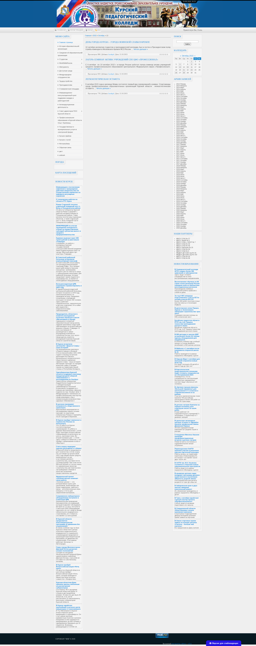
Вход (90, 30)
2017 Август (180, 157)
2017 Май (179, 151)
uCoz (190, 644)
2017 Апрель (181, 150)
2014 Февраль (181, 86)
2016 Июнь (180, 134)
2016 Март (180, 128)
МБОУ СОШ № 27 (183, 238)
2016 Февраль (181, 127)
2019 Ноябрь (181, 205)
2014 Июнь (180, 93)
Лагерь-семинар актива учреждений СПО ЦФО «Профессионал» (121, 59)
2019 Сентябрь (182, 201)
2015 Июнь (180, 112)
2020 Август (180, 221)
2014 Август (180, 95)
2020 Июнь (180, 217)
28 (184, 73)
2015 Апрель (181, 109)
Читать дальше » (140, 49)
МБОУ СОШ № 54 (183, 256)
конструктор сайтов (179, 644)
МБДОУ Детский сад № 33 (186, 253)
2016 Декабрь (181, 143)
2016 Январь (181, 125)
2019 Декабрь (181, 206)
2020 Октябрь (181, 224)
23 (191, 70)
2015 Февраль (181, 105)
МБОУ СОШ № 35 (183, 244)
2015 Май (179, 111)
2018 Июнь (180, 174)
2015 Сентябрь (182, 118)
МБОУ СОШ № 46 (183, 246)
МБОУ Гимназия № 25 (184, 247)
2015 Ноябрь (181, 121)
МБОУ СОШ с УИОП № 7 (186, 242)
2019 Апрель (181, 192)
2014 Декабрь (181, 102)
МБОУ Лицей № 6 (183, 240)
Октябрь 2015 (187, 56)
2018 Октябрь (181, 182)
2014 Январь (181, 84)
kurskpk (111, 54)
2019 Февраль (181, 189)
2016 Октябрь (181, 139)
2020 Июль (180, 219)
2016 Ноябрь (181, 141)
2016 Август (180, 135)
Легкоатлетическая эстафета (102, 79)
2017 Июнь (180, 153)
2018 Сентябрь (182, 180)
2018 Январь (181, 166)
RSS (99, 30)
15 (188, 67)
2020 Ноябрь (181, 226)
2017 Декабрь (181, 164)
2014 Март (180, 87)
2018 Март (180, 169)
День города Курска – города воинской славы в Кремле (117, 42)
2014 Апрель (181, 89)
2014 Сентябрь (182, 96)
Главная (61, 30)
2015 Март (180, 107)
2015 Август (180, 116)
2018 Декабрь (181, 185)
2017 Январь (181, 144)
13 (180, 67)
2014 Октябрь (181, 98)
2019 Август (180, 199)
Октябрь (101, 35)
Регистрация (76, 30)
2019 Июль (180, 198)
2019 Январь (181, 187)
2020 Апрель (181, 214)
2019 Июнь (180, 196)
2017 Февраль (181, 146)
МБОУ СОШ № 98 (183, 258)
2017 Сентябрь (182, 159)
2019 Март (180, 190)
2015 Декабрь (181, 123)
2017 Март (180, 148)
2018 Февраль (181, 167)
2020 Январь (181, 208)
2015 (94, 35)
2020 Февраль (181, 210)
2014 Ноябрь (181, 100)
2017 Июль (180, 155)
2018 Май (179, 173)
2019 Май (179, 194)
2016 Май (179, 132)
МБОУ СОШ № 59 (183, 249)
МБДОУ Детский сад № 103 (186, 254)
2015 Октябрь (181, 119)
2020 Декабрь (181, 228)
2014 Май (179, 91)
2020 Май (179, 215)
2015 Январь (181, 103)
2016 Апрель (181, 130)
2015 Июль (180, 114)
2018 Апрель (181, 171)
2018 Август (180, 178)
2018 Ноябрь (181, 183)
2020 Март (180, 212)
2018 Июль (180, 176)
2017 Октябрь (181, 160)
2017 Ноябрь (181, 162)
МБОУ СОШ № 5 (182, 251)
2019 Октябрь (181, 203)
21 (184, 70)
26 (176, 73)
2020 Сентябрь (182, 222)
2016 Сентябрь (182, 137)
